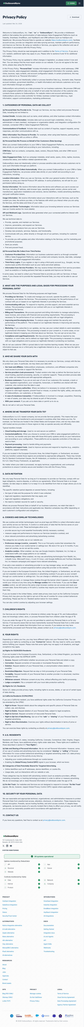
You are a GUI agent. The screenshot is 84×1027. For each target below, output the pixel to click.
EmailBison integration (51, 908)
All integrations (49, 916)
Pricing (4, 908)
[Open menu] (79, 3)
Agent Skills (48, 944)
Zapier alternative (8, 933)
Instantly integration (50, 905)
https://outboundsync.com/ (61, 40)
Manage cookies (35, 993)
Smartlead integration (51, 901)
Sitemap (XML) (7, 997)
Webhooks (47, 948)
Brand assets (6, 983)
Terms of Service (61, 51)
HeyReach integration (51, 912)
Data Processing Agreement (66, 1001)
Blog (3, 968)
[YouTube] (11, 846)
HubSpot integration (9, 901)
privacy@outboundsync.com (65, 628)
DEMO (72, 3)
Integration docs (49, 933)
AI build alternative (8, 929)
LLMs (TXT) (6, 1001)
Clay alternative (7, 944)
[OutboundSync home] (11, 3)
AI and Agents (48, 936)
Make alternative (8, 936)
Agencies (5, 976)
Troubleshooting (49, 951)
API (45, 940)
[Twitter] (3, 846)
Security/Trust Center (9, 916)
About (4, 964)
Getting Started (49, 929)
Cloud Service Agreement (66, 997)
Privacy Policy (34, 1001)
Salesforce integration (9, 905)
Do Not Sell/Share (36, 997)
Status (4, 912)
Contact (5, 979)
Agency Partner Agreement (66, 1005)
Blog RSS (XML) (7, 993)
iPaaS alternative (8, 951)
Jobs (4, 972)
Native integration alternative (12, 925)
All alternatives (7, 955)
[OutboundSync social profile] (7, 846)
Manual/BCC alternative (10, 948)
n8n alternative (7, 940)
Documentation (49, 925)
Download (75, 17)
